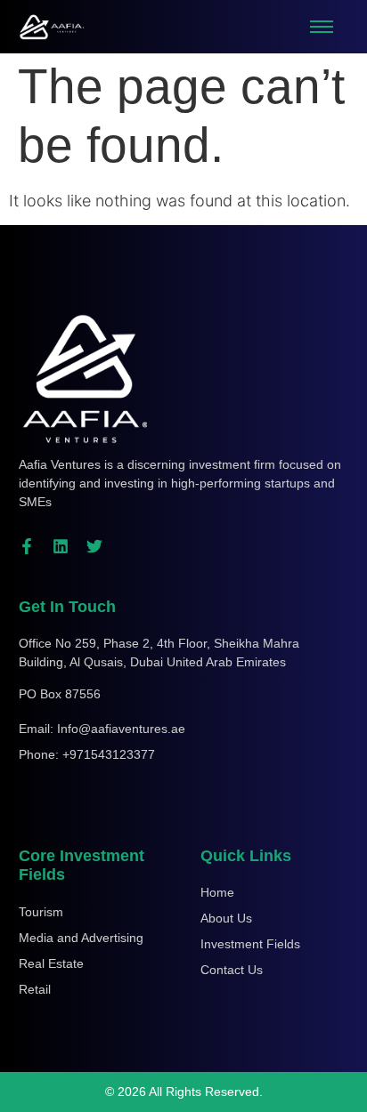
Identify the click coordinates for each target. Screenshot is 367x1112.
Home (217, 892)
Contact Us (231, 970)
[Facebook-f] (27, 546)
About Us (226, 918)
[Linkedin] (61, 546)
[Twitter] (94, 546)
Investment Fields (250, 944)
